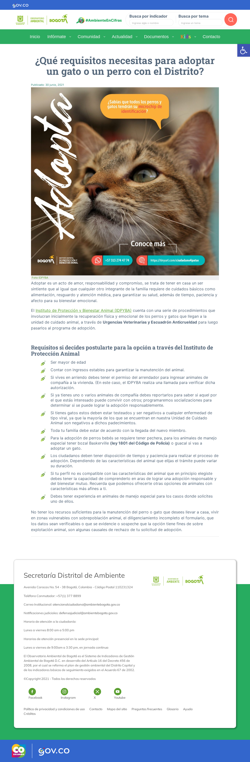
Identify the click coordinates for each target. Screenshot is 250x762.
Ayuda (188, 709)
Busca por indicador (148, 16)
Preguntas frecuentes (147, 709)
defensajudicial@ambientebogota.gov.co (88, 613)
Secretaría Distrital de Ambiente (74, 575)
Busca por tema (193, 16)
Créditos (30, 714)
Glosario (172, 709)
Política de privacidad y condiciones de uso (54, 709)
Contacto (95, 709)
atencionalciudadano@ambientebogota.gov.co (86, 604)
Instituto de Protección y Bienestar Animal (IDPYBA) (84, 310)
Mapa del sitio (117, 709)
